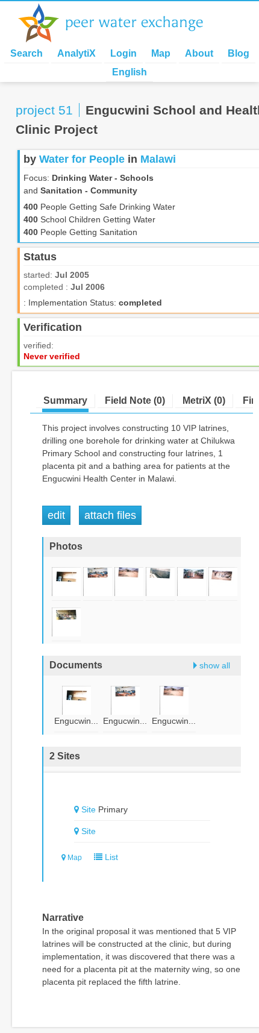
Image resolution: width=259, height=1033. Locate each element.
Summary (65, 400)
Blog (238, 53)
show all (214, 665)
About (199, 53)
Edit (56, 515)
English (129, 72)
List (110, 857)
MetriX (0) (204, 400)
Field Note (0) (135, 400)
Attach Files (110, 515)
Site (88, 809)
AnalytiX (76, 53)
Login (123, 53)
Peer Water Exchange (120, 23)
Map (160, 53)
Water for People (82, 159)
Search (26, 53)
